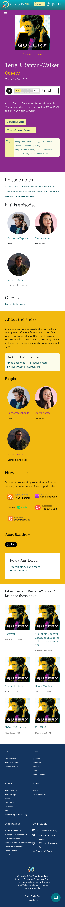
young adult (20, 142)
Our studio (9, 803)
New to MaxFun (11, 767)
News (34, 771)
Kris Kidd (40, 727)
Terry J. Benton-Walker (24, 150)
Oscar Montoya (44, 686)
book (25, 154)
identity (36, 142)
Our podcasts (11, 759)
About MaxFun (11, 791)
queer (33, 154)
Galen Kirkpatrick (16, 727)
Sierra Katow (42, 238)
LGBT (43, 142)
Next (42, 54)
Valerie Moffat (16, 280)
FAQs (7, 855)
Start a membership (13, 831)
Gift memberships (12, 839)
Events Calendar (39, 775)
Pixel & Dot (35, 896)
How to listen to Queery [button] (19, 130)
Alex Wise (48, 150)
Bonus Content (11, 851)
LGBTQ (18, 154)
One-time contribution (14, 847)
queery (18, 146)
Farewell (10, 634)
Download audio (15, 121)
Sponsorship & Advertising (16, 815)
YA (47, 154)
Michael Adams (14, 686)
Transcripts (37, 763)
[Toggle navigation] (5, 13)
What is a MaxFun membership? (18, 843)
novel (50, 142)
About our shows (12, 763)
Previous (25, 54)
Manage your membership (16, 835)
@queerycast (18, 362)
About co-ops (10, 795)
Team (7, 799)
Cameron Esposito (31, 146)
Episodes (36, 759)
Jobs (7, 811)
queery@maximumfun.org (25, 367)
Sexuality (41, 154)
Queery (12, 73)
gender (39, 150)
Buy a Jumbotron (39, 795)
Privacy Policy (32, 900)
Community (9, 807)
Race (29, 142)
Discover (36, 767)
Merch (35, 791)
